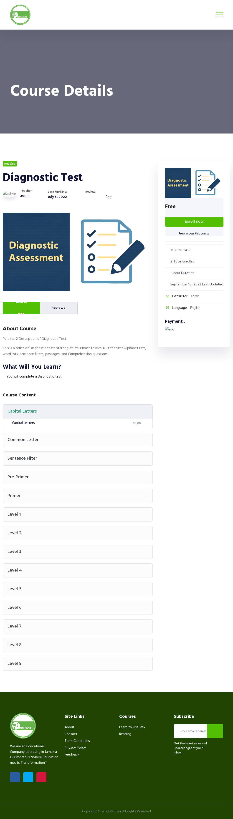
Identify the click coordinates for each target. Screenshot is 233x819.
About (69, 727)
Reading (9, 163)
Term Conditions (77, 741)
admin (25, 196)
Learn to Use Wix (132, 727)
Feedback (72, 755)
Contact (71, 734)
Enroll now (194, 221)
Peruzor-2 (11, 339)
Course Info (21, 308)
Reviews (58, 308)
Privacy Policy (75, 748)
